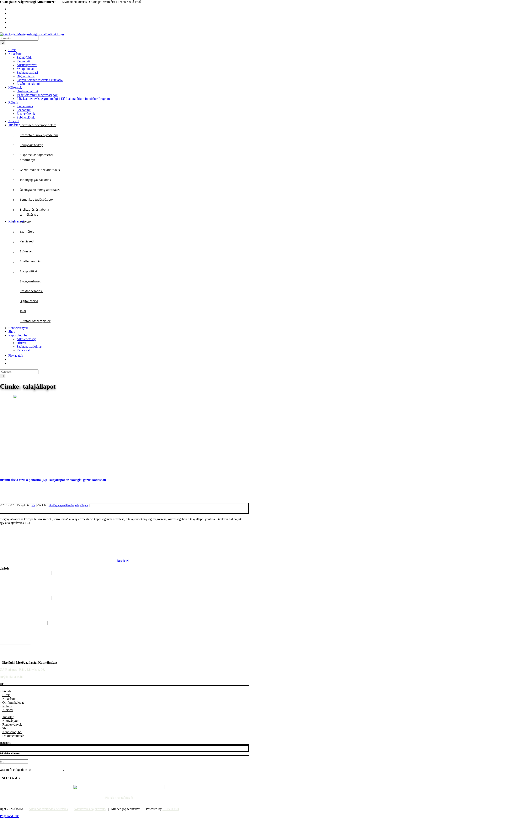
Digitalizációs (29, 301)
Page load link (9, 816)
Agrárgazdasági (30, 281)
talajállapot (81, 505)
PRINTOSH (171, 809)
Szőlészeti (26, 251)
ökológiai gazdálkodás (61, 505)
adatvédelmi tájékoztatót (47, 769)
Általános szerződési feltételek (48, 809)
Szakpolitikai (28, 271)
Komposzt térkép (31, 145)
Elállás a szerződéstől (119, 797)
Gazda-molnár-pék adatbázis (40, 170)
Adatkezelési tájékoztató (90, 809)
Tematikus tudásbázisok (36, 199)
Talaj (23, 311)
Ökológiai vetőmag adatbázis (40, 190)
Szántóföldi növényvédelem (39, 135)
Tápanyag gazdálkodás (35, 180)
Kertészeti (27, 241)
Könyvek (25, 222)
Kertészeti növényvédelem (38, 125)
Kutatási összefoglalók (35, 321)
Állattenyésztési (31, 261)
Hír (33, 505)
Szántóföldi (27, 232)
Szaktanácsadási (31, 291)
